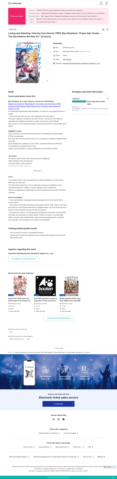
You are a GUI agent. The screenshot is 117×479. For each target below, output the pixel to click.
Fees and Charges (70, 433)
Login (106, 4)
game (28, 339)
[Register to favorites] (107, 29)
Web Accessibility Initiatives (18, 457)
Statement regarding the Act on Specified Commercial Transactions (55, 457)
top (11, 352)
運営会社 (100, 457)
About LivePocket (61, 447)
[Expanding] (28, 62)
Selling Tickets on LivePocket (48, 433)
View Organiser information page (58, 318)
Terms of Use (87, 457)
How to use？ (77, 447)
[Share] (103, 29)
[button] (90, 104)
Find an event (27, 447)
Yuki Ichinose (67, 59)
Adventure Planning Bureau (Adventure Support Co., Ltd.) (81, 63)
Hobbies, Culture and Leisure (16, 339)
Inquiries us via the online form (24, 259)
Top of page (59, 348)
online (10, 332)
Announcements (44, 447)
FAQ (89, 447)
